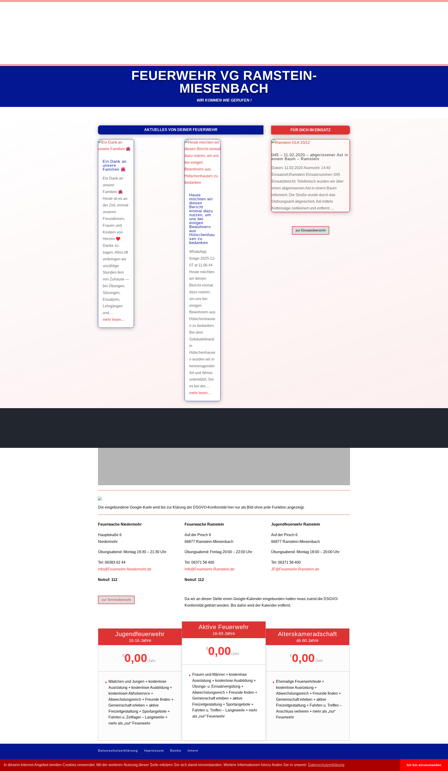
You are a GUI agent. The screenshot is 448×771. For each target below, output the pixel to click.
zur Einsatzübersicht (311, 230)
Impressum (321, 3)
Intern (347, 3)
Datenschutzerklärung (298, 3)
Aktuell (318, 21)
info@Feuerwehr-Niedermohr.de (124, 569)
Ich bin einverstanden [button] (424, 765)
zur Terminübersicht (116, 599)
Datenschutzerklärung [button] (326, 765)
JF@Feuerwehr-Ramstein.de (295, 569)
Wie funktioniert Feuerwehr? (349, 21)
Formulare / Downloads (414, 21)
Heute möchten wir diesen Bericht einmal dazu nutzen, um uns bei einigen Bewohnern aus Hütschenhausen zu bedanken (202, 219)
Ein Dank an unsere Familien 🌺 (114, 165)
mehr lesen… (114, 320)
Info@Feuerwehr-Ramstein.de (209, 569)
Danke (336, 3)
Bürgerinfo (383, 21)
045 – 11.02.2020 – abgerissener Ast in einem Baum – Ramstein (310, 157)
